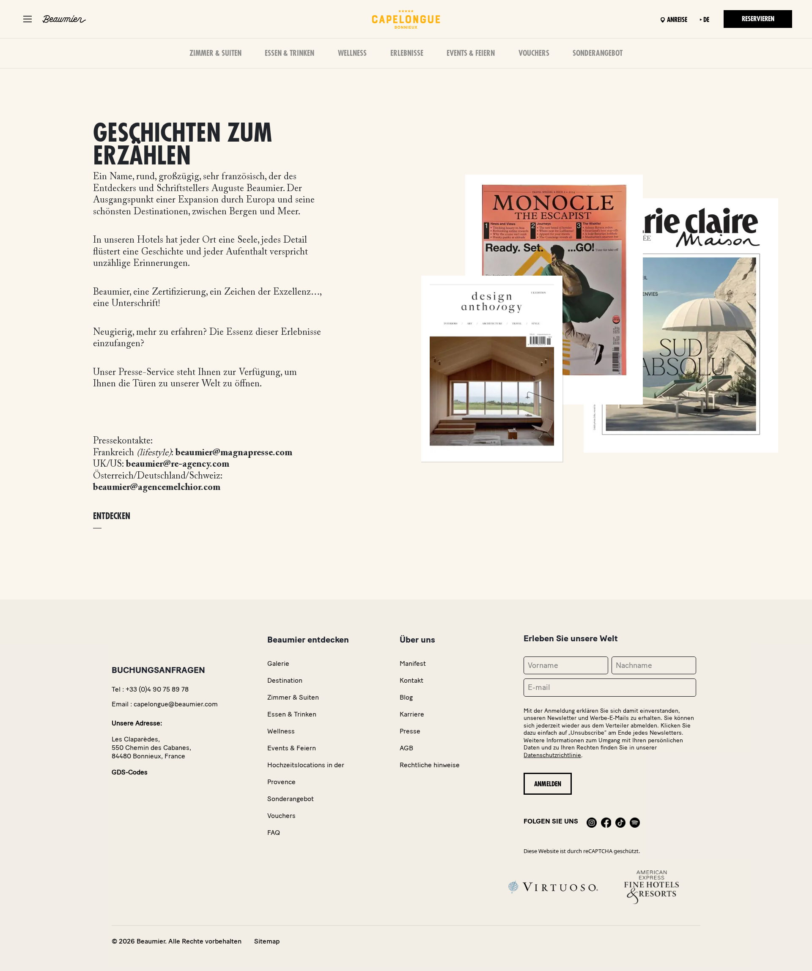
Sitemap (267, 941)
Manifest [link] (413, 663)
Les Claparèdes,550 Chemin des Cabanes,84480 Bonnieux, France (151, 747)
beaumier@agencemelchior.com (156, 487)
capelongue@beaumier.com (176, 704)
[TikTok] (620, 821)
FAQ (273, 833)
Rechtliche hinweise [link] (430, 765)
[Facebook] (606, 821)
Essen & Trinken (289, 53)
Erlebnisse (406, 53)
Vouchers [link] (281, 816)
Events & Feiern (471, 53)
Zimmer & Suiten (215, 53)
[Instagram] (592, 821)
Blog (406, 697)
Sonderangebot (598, 53)
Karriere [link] (412, 714)
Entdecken (111, 516)
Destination (284, 680)
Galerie (278, 663)
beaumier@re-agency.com (177, 464)
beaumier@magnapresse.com (234, 453)
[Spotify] (635, 821)
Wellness (352, 53)
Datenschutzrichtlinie (552, 755)
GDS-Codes (130, 772)
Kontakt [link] (411, 680)
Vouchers (533, 53)
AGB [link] (406, 748)
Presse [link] (410, 731)
